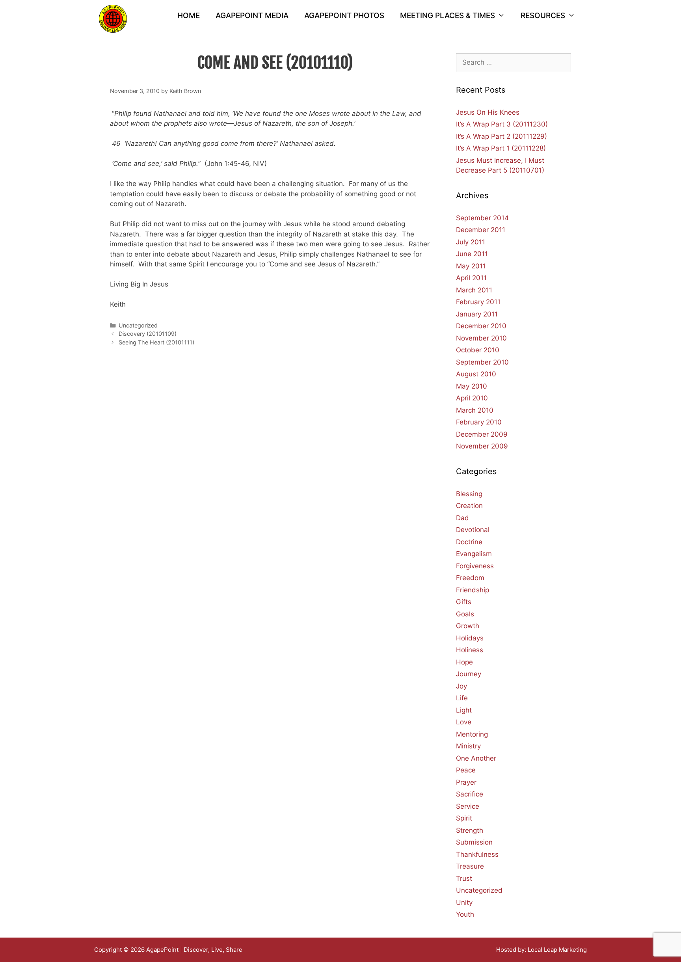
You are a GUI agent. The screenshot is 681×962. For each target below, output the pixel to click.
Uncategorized (138, 325)
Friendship (472, 590)
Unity (464, 902)
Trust (464, 878)
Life (462, 698)
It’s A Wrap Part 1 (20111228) (501, 148)
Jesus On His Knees (487, 112)
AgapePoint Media (252, 15)
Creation (469, 506)
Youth (465, 914)
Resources (543, 15)
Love (463, 722)
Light (464, 710)
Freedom (470, 578)
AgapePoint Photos (344, 15)
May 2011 (471, 266)
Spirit (464, 818)
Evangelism (474, 554)
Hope (464, 662)
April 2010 (472, 398)
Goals (465, 614)
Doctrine (469, 542)
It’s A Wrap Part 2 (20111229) (501, 136)
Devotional (472, 530)
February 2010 (479, 422)
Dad (462, 518)
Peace (466, 770)
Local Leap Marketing (557, 949)
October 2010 (477, 350)
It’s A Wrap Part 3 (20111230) (502, 124)
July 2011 (470, 242)
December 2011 (480, 230)
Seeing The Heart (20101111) (156, 342)
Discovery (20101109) (148, 333)
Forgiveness (475, 566)
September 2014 (482, 218)
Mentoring (472, 734)
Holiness (469, 650)
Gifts (463, 602)
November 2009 (482, 446)
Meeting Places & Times (447, 15)
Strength (469, 830)
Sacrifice (469, 794)
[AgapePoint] (113, 18)
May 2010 (471, 386)
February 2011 (478, 302)
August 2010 (476, 374)
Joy (461, 686)
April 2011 (471, 278)
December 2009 (482, 434)
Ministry (468, 746)
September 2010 (482, 362)
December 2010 (481, 326)
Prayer (466, 782)
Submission (474, 842)
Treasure (470, 866)
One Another (476, 758)
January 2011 (477, 314)
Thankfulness (477, 854)
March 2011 (474, 290)
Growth (467, 626)
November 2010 (481, 338)
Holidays (470, 638)
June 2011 (472, 254)
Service (467, 806)
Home (188, 15)
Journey (468, 674)
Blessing (469, 494)
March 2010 (474, 410)
